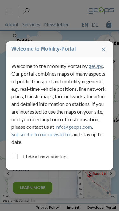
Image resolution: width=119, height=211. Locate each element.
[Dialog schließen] (103, 49)
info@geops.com (73, 127)
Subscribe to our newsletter (41, 134)
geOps (96, 66)
